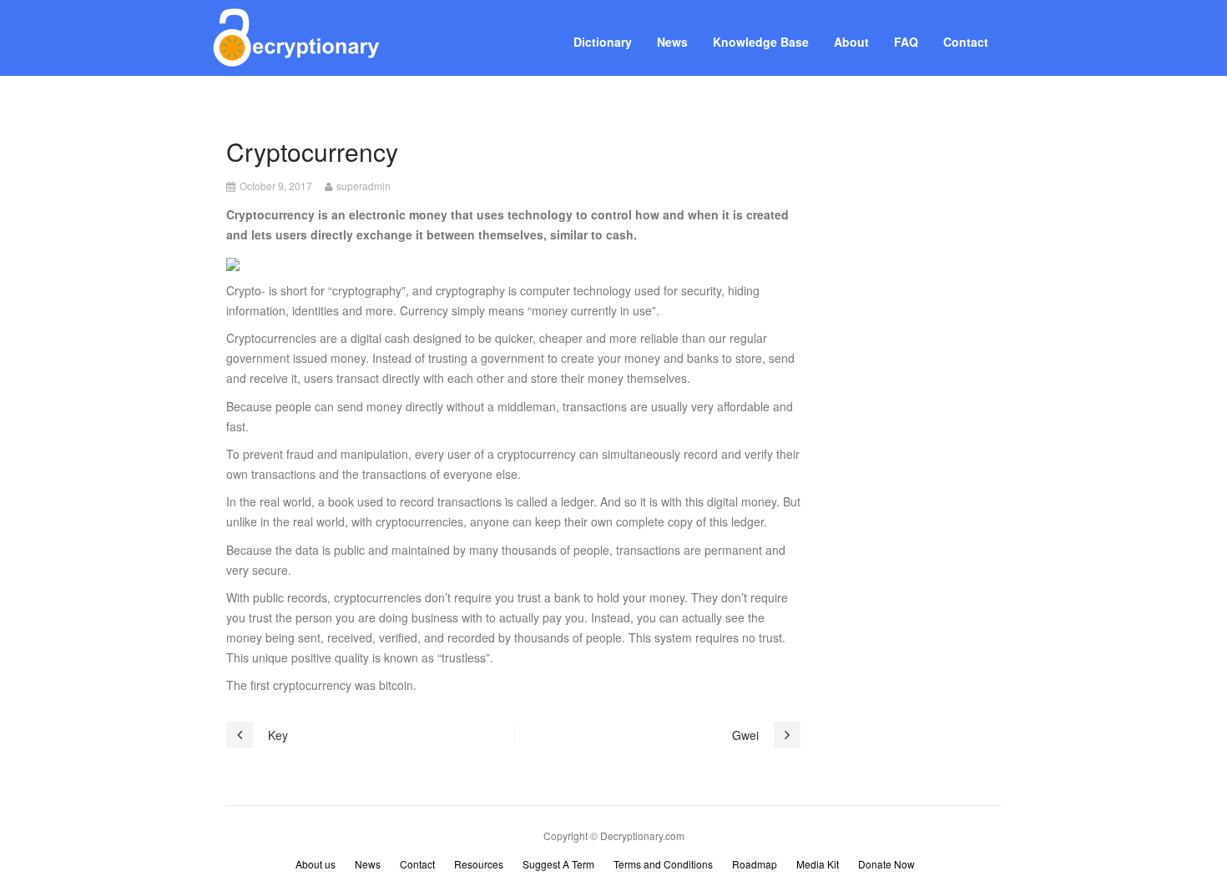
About (851, 41)
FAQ (906, 41)
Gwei (745, 735)
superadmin (363, 186)
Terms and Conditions (663, 864)
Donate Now (886, 864)
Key (278, 735)
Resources (478, 864)
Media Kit (817, 864)
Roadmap (754, 864)
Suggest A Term (558, 864)
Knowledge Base (761, 41)
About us (315, 864)
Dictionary (602, 41)
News (672, 41)
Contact (965, 41)
